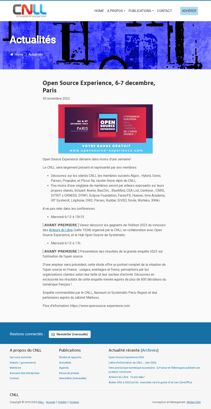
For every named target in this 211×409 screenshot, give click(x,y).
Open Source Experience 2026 (126, 357)
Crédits (62, 402)
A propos (115, 11)
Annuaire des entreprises (24, 373)
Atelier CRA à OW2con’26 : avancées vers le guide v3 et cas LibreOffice (150, 382)
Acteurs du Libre (61, 230)
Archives (149, 350)
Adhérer (189, 11)
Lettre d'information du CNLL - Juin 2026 (132, 362)
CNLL (41, 402)
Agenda (64, 367)
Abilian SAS (194, 402)
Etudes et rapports (70, 357)
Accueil (50, 402)
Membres (15, 367)
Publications (140, 11)
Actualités (35, 54)
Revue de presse (69, 373)
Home (99, 11)
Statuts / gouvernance (23, 362)
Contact (164, 11)
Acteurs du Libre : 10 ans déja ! (127, 377)
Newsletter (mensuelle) (72, 334)
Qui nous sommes (20, 357)
